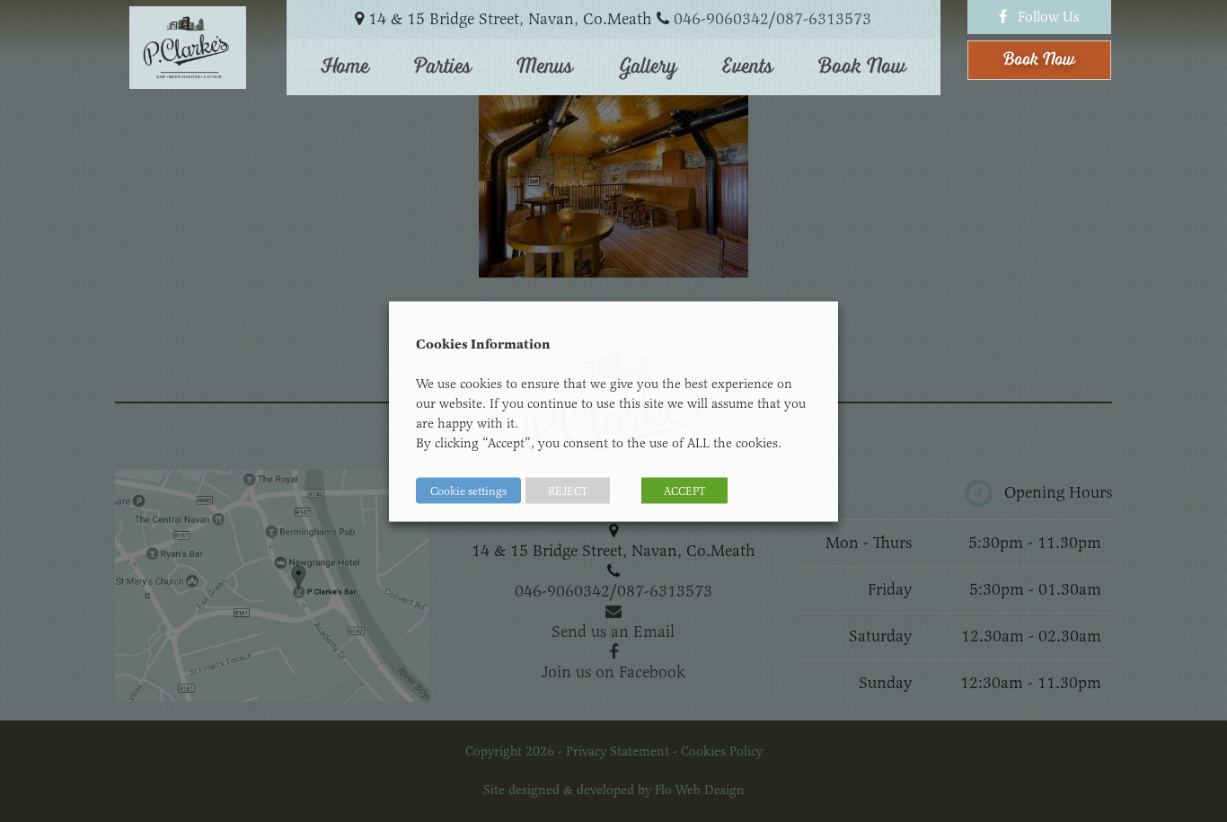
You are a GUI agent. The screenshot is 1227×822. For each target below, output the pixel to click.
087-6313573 (823, 19)
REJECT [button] (567, 490)
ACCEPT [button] (684, 490)
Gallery (648, 66)
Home (345, 66)
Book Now (862, 66)
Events (747, 66)
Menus (544, 66)
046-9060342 (721, 19)
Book (1039, 59)
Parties (443, 66)
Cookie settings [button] (468, 490)
